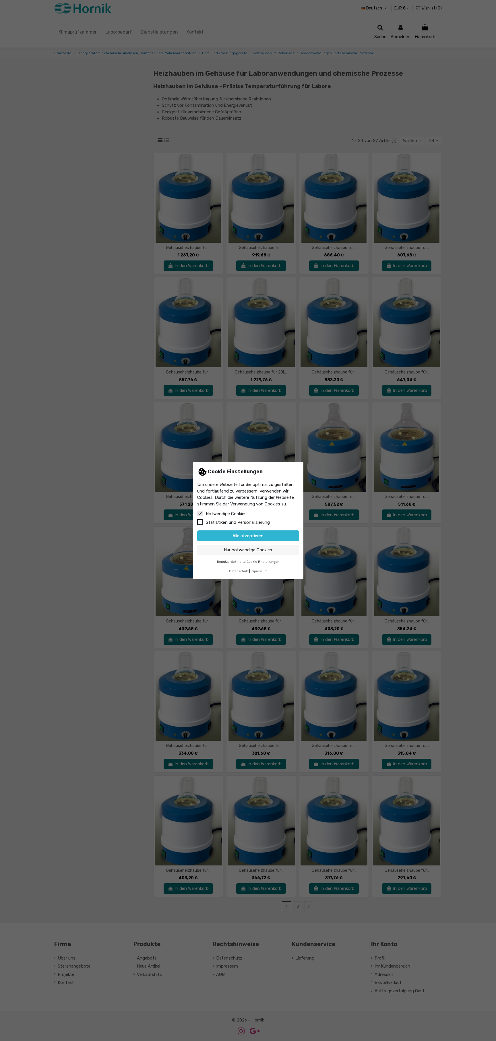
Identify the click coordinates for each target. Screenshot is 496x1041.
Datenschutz (239, 571)
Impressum (259, 571)
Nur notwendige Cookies (248, 549)
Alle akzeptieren (248, 535)
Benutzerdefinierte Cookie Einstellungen (248, 562)
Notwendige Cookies (226, 513)
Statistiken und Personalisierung (238, 522)
